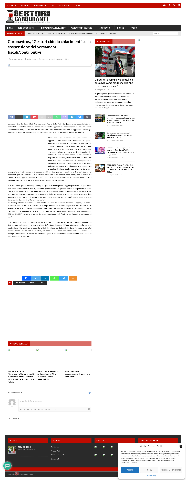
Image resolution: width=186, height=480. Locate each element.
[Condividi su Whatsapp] (57, 117)
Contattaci (25, 5)
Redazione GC (32, 59)
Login (88, 392)
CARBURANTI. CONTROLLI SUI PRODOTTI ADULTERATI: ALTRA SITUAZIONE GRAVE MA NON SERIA (120, 168)
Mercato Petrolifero (81, 28)
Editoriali (10, 5)
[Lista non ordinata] (38, 409)
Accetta (130, 470)
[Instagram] (179, 5)
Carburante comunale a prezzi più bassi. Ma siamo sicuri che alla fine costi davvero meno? (114, 83)
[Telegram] (63, 278)
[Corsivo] (24, 409)
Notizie (120, 28)
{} (52, 409)
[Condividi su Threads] (87, 117)
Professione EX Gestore (61, 5)
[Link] (49, 409)
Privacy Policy (151, 475)
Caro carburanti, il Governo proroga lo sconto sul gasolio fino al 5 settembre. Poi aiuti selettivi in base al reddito (121, 119)
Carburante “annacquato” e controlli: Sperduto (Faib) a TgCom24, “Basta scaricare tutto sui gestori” (121, 151)
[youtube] (164, 5)
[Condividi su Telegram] (72, 117)
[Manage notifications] (17, 473)
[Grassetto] (21, 409)
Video (134, 28)
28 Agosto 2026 (103, 89)
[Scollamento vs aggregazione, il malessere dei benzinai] (78, 359)
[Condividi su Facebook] (11, 117)
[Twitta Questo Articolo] (19, 117)
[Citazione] (42, 409)
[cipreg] (157, 113)
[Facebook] (169, 5)
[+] (56, 409)
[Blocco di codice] (45, 409)
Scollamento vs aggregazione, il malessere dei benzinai (77, 374)
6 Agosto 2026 (113, 175)
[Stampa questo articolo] (49, 117)
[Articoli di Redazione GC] (12, 452)
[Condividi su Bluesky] (80, 117)
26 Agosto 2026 (114, 125)
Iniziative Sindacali (48, 59)
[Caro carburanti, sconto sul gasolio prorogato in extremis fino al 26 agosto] (100, 135)
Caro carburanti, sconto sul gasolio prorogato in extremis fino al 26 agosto (119, 135)
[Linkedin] (44, 278)
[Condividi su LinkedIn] (26, 117)
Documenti (55, 459)
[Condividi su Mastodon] (64, 117)
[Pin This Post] (34, 117)
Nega (149, 470)
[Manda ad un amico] (42, 117)
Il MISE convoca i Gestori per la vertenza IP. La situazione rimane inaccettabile (47, 375)
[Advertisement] (135, 16)
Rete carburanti (26, 28)
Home (10, 28)
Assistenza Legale (40, 5)
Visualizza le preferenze (171, 470)
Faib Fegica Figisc (37, 283)
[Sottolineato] (28, 409)
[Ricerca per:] (165, 33)
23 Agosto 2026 (114, 140)
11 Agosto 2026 (113, 157)
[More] (73, 278)
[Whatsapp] (54, 278)
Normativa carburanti (52, 28)
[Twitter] (174, 5)
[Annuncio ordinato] (35, 409)
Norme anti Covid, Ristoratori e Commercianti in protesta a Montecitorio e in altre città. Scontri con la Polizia (21, 376)
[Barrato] (31, 409)
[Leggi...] (107, 107)
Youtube (78, 5)
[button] (181, 446)
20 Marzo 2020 (17, 59)
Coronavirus (20, 283)
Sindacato (104, 28)
